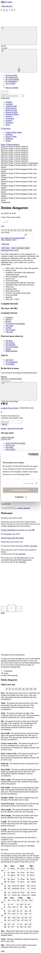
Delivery (8, 319)
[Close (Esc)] (11, 608)
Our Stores (9, 360)
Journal (8, 141)
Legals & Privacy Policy (9, 408)
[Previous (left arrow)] (4, 609)
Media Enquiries (11, 351)
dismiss (3, 428)
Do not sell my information (15, 324)
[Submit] (19, 391)
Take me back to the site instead (12, 538)
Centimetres (7, 671)
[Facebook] (1, 404)
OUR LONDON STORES (15, 443)
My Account (9, 445)
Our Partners (10, 343)
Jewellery (8, 120)
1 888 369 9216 (6, 6)
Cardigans (9, 104)
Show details (28, 483)
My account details (12, 79)
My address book (11, 77)
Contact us (9, 317)
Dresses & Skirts (11, 112)
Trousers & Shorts (11, 114)
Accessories (9, 118)
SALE (7, 125)
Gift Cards (9, 332)
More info (5, 244)
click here (33, 546)
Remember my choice (24, 530)
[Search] (19, 36)
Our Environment (11, 347)
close (3, 613)
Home (3, 144)
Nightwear (9, 138)
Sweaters (8, 102)
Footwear (8, 116)
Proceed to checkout (8, 508)
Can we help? (10, 83)
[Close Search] (4, 93)
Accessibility (10, 364)
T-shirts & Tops (11, 106)
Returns (8, 321)
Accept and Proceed (21, 490)
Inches (5, 673)
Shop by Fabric (11, 136)
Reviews (14, 250)
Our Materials (10, 345)
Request (4, 377)
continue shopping (7, 437)
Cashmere (9, 134)
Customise (19, 497)
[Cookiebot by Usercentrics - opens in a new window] (28, 454)
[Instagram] (6, 404)
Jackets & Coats (11, 110)
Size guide (9, 326)
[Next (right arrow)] (19, 609)
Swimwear (9, 122)
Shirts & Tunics (11, 108)
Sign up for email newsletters (11, 379)
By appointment (11, 81)
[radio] (2, 230)
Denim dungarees (13, 144)
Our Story (9, 341)
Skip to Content (6, 2)
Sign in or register (11, 88)
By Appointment (11, 362)
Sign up (4, 424)
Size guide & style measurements (13, 238)
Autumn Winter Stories (13, 132)
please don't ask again (15, 428)
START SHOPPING (8, 530)
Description (5, 250)
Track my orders (11, 75)
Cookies (8, 328)
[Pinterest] (4, 404)
